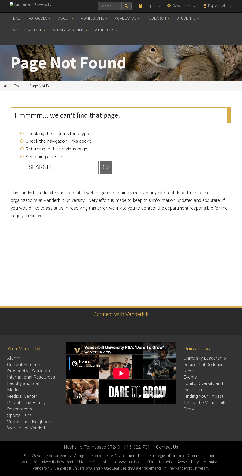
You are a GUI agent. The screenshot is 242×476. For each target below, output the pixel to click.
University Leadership (204, 358)
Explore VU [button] (216, 6)
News (189, 371)
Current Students (24, 364)
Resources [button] (181, 6)
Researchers (19, 409)
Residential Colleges (203, 364)
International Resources (31, 377)
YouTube (120, 326)
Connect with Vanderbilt (121, 314)
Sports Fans (19, 415)
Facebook (81, 326)
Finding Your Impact (203, 396)
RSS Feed (159, 326)
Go (106, 167)
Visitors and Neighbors (30, 421)
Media (13, 389)
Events (190, 377)
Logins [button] (149, 6)
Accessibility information (198, 462)
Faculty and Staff (24, 383)
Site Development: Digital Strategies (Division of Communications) (162, 456)
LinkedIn (133, 326)
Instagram (94, 326)
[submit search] (126, 6)
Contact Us (167, 447)
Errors (19, 86)
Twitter (107, 326)
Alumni (14, 358)
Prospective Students (28, 371)
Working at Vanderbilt (28, 428)
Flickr (146, 326)
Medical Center (22, 396)
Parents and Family (26, 402)
